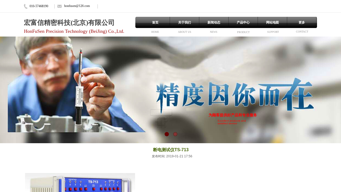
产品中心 (243, 22)
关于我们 (184, 22)
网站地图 (272, 22)
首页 (155, 22)
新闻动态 (214, 22)
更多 (302, 22)
